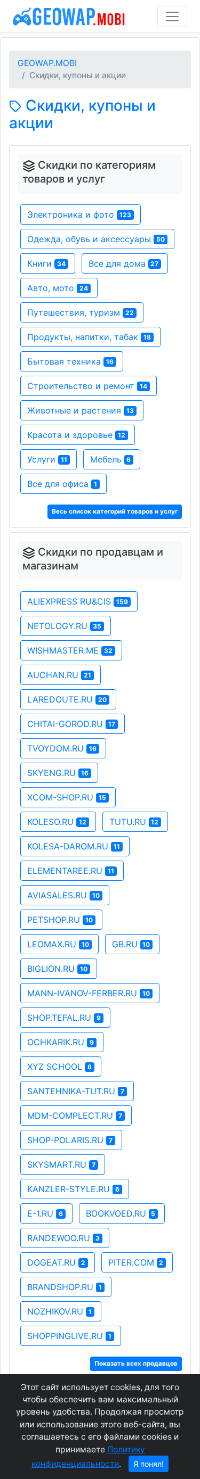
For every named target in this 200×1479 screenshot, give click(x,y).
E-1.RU (45, 1213)
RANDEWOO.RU (63, 1238)
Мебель (110, 459)
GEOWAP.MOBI (47, 63)
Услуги (47, 459)
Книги (46, 263)
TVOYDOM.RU (62, 748)
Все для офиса (62, 483)
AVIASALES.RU (63, 895)
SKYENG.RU (58, 772)
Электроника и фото (79, 214)
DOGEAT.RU (56, 1262)
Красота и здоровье (76, 434)
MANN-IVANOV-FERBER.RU (88, 993)
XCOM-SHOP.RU (66, 797)
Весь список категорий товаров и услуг (115, 511)
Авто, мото (57, 288)
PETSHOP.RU (60, 919)
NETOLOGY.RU (64, 626)
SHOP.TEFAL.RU (64, 1017)
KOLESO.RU (56, 821)
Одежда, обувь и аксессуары (96, 239)
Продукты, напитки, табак (89, 337)
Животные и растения (80, 410)
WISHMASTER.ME (70, 650)
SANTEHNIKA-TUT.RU (75, 1091)
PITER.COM (136, 1262)
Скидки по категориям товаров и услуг (89, 172)
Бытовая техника (70, 361)
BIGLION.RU (57, 968)
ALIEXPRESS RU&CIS (77, 601)
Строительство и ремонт (87, 386)
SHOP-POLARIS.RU (70, 1140)
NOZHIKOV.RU (59, 1311)
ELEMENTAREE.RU (70, 870)
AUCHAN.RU (59, 675)
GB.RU (131, 944)
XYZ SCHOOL (59, 1066)
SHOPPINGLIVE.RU (69, 1336)
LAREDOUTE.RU (67, 699)
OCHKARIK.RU (60, 1042)
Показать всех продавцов (136, 1363)
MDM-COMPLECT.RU (74, 1115)
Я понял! (148, 1463)
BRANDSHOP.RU (64, 1287)
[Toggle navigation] (172, 16)
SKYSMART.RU (61, 1164)
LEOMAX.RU (58, 944)
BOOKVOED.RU (121, 1213)
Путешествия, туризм (80, 312)
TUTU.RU (134, 821)
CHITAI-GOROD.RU (71, 723)
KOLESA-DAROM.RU (73, 846)
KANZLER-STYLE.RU (73, 1189)
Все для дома (124, 263)
